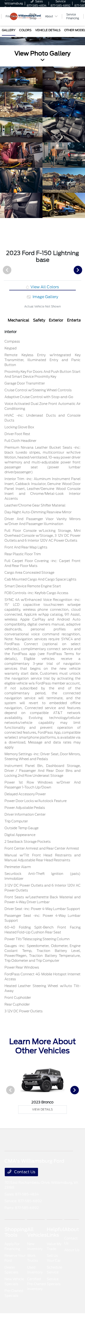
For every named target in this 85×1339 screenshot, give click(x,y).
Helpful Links (55, 1232)
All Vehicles (37, 1232)
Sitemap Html (66, 1323)
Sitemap (53, 1323)
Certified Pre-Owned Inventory (36, 1284)
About (71, 1229)
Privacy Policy (30, 1323)
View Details (42, 1109)
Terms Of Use (41, 1323)
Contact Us (24, 1172)
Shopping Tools (15, 1232)
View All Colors (44, 287)
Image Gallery (45, 297)
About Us (71, 1250)
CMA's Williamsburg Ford (13, 1323)
